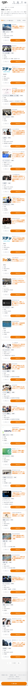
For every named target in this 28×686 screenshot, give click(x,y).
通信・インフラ (6, 31)
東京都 (21, 95)
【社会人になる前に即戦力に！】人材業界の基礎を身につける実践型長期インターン (18, 133)
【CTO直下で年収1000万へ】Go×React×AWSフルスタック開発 (18, 282)
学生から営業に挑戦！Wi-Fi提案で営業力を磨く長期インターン (18, 49)
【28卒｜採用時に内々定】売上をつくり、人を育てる (18, 387)
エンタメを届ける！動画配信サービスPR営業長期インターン (18, 222)
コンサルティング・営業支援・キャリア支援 (10, 95)
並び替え (21, 20)
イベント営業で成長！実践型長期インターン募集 (18, 621)
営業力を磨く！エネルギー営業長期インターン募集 (18, 515)
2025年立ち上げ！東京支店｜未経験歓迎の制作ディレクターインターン (18, 346)
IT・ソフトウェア (6, 116)
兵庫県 (12, 160)
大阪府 (12, 31)
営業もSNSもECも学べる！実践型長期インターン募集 (18, 472)
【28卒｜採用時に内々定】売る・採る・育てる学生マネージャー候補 (18, 367)
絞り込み (15, 683)
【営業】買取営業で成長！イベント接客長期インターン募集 (18, 537)
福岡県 (13, 371)
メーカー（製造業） (6, 371)
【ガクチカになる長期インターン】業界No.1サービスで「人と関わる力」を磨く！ (18, 156)
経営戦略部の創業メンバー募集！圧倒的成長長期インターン (18, 579)
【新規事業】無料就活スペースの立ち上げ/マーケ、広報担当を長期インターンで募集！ (18, 178)
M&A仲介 (4, 648)
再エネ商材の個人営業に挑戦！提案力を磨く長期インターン (18, 91)
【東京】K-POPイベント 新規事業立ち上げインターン (18, 600)
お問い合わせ (11, 676)
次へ (19, 663)
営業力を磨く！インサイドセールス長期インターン (18, 260)
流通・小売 (5, 541)
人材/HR (4, 137)
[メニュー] (25, 2)
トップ (2, 7)
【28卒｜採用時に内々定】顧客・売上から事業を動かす (18, 409)
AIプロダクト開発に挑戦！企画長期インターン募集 (18, 451)
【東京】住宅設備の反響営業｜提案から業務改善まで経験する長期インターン (18, 240)
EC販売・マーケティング (7, 477)
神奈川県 (4, 74)
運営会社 (17, 676)
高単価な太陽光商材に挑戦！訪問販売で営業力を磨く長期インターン (18, 113)
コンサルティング (6, 204)
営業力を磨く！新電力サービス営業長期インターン (18, 27)
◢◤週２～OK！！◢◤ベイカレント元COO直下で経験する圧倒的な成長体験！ (18, 644)
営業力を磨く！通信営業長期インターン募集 (18, 430)
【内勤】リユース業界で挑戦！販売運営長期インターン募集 (18, 558)
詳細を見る (18, 40)
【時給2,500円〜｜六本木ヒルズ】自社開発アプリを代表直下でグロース (18, 494)
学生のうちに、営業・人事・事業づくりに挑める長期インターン (18, 303)
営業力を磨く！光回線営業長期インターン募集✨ (18, 323)
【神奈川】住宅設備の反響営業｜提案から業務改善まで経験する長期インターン (18, 70)
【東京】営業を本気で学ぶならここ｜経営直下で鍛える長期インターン (18, 200)
